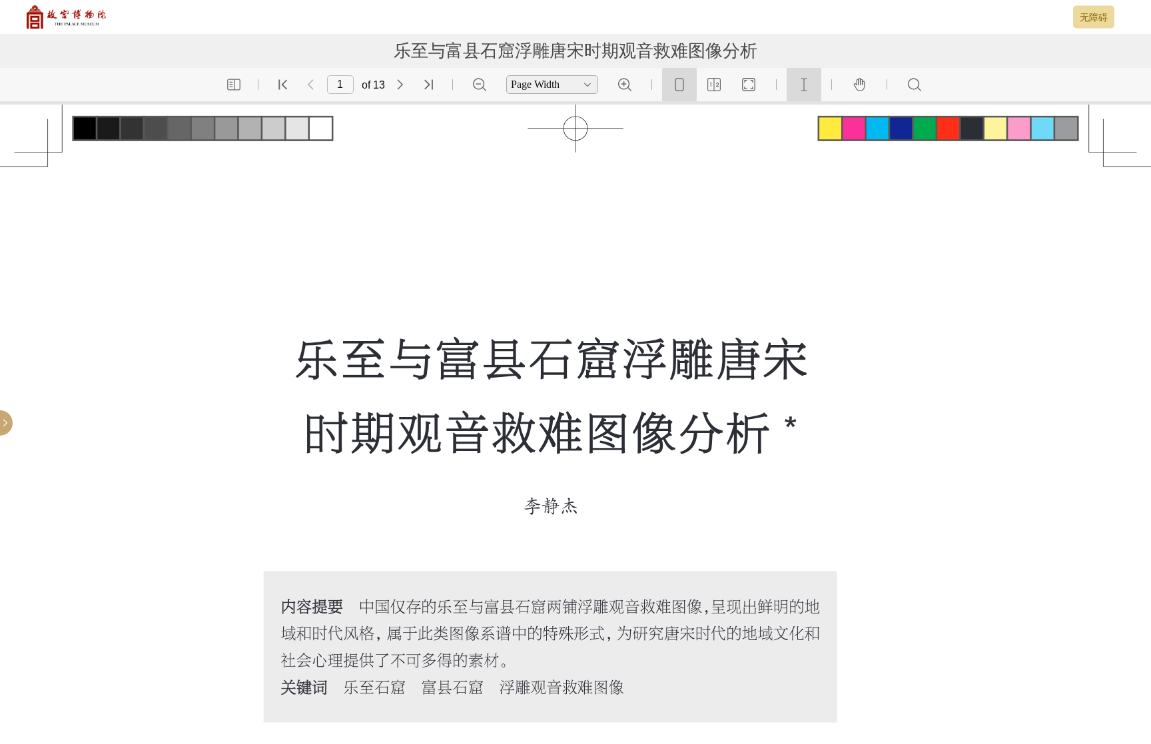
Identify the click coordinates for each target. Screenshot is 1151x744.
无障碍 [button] (1094, 16)
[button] (234, 84)
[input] (340, 84)
